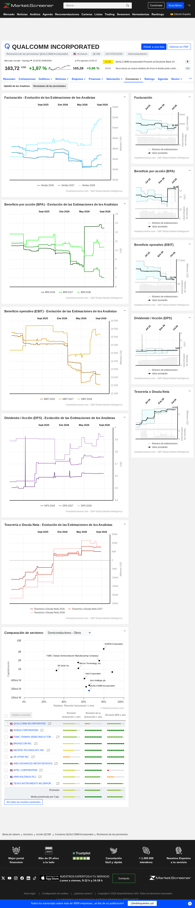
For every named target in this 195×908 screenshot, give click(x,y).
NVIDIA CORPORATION (26, 730)
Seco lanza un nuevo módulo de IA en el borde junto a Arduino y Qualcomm (147, 68)
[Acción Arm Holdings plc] (40, 777)
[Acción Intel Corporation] (40, 770)
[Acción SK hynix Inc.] (32, 757)
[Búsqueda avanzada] (127, 5)
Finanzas (95, 78)
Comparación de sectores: (24, 632)
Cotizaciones (27, 78)
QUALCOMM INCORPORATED (30, 723)
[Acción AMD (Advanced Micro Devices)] (56, 764)
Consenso (132, 78)
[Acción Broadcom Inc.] (35, 744)
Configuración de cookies (55, 893)
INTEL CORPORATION (25, 770)
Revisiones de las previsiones (49, 86)
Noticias (61, 78)
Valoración (113, 78)
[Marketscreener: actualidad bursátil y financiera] (28, 5)
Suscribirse (175, 5)
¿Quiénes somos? (83, 893)
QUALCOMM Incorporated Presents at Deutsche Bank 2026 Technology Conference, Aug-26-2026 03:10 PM (147, 61)
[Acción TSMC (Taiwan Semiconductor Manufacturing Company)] (57, 737)
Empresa (78, 78)
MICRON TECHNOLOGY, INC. (29, 750)
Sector (175, 78)
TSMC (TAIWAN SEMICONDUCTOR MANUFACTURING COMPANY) (34, 737)
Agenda (163, 78)
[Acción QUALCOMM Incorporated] (49, 724)
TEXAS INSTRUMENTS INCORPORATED (34, 783)
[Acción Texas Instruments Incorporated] (57, 784)
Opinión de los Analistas (17, 86)
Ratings (150, 78)
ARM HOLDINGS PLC (25, 776)
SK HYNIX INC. (21, 757)
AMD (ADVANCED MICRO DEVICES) (33, 763)
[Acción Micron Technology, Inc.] (48, 750)
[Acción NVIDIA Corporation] (41, 730)
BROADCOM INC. (23, 743)
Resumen (9, 78)
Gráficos (44, 78)
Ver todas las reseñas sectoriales (23, 802)
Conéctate (156, 5)
